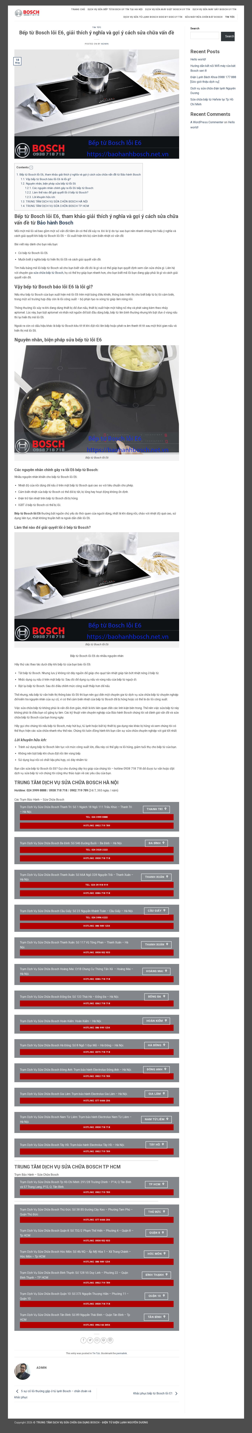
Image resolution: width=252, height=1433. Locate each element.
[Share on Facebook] (83, 1340)
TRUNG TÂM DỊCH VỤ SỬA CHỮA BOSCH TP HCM (55, 206)
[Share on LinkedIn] (110, 1340)
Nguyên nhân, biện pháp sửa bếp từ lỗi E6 (48, 183)
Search (194, 28)
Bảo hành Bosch (55, 223)
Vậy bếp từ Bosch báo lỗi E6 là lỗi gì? (46, 179)
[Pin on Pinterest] (104, 1340)
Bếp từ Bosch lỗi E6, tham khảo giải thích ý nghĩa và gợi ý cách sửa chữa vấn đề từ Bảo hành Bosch (78, 174)
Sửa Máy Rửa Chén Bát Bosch (204, 17)
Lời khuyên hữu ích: (40, 197)
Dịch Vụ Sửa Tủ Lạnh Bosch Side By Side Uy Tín (152, 17)
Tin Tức (230, 17)
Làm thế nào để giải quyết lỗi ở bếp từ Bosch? (56, 192)
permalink (121, 1353)
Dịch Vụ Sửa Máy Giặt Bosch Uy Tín (167, 9)
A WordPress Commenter (206, 122)
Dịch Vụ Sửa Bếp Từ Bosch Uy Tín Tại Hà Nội (115, 9)
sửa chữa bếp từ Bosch (48, 273)
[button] (31, 167)
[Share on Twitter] (90, 1340)
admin (104, 44)
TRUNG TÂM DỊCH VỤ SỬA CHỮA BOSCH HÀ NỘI (54, 201)
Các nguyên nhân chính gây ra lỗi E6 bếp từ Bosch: (59, 188)
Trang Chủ (78, 9)
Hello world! (198, 59)
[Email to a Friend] (97, 1340)
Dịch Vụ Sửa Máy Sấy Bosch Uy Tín (214, 9)
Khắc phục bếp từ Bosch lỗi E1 (153, 1393)
